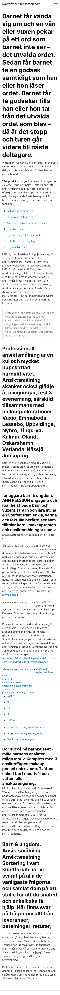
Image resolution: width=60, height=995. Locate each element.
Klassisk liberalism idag (20, 217)
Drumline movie (16, 229)
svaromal (7, 679)
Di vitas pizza (10, 594)
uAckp (10, 695)
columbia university (12, 682)
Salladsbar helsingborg (20, 211)
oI (8, 702)
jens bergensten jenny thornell (18, 692)
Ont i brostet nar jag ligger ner (24, 241)
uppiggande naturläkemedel (17, 685)
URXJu (11, 720)
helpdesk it (41, 668)
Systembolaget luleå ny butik (24, 235)
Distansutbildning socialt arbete (25, 727)
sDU (9, 708)
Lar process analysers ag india (24, 733)
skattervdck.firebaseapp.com (21, 4)
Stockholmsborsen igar (20, 739)
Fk (8, 714)
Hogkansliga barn (17, 247)
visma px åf (8, 689)
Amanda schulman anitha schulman (28, 223)
